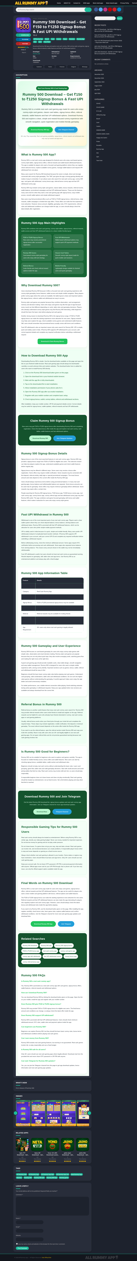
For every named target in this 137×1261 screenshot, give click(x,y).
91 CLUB (98, 111)
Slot (35, 42)
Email (18, 1227)
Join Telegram (66, 924)
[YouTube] (110, 10)
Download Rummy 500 (40, 438)
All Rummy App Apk (47, 1174)
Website (18, 1235)
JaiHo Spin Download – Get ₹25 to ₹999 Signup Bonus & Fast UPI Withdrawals (108, 47)
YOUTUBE (25, 44)
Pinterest (62, 66)
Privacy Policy (124, 3)
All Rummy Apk (21, 1174)
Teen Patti (47, 42)
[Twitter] (101, 10)
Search (120, 18)
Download (25, 35)
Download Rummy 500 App (40, 129)
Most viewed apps (111, 3)
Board (47, 39)
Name (18, 1218)
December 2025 (99, 74)
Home (59, 3)
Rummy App (80, 39)
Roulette (71, 39)
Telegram (73, 66)
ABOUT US (67, 3)
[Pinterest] (115, 10)
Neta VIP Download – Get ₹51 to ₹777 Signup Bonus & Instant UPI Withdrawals (108, 36)
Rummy (19, 1178)
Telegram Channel (62, 812)
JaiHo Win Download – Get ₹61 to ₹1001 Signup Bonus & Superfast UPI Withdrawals (108, 52)
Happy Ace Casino (101, 138)
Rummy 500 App (52, 1178)
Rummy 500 (36, 53)
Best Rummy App (76, 1174)
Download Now (42, 812)
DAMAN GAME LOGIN (102, 134)
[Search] (88, 10)
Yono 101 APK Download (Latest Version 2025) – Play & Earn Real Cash (108, 41)
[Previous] (15, 1113)
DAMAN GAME (100, 130)
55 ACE (98, 103)
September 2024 (99, 82)
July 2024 (97, 89)
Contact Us (76, 3)
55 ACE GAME (100, 107)
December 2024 (99, 78)
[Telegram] (119, 10)
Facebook (39, 66)
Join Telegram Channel (66, 129)
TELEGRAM (25, 39)
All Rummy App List (62, 1174)
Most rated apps (98, 3)
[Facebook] (96, 10)
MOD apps (86, 3)
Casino (59, 39)
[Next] (89, 1113)
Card (52, 39)
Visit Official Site (46, 1257)
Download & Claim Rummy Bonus (52, 341)
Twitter (50, 66)
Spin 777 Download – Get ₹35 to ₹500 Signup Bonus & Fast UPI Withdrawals (108, 30)
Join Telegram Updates (64, 438)
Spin (40, 42)
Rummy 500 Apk (39, 1178)
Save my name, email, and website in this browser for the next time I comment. (41, 1244)
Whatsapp (84, 66)
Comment (19, 1195)
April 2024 (97, 93)
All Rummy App (42, 18)
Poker (65, 39)
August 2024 (98, 86)
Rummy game (64, 1178)
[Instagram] (105, 10)
